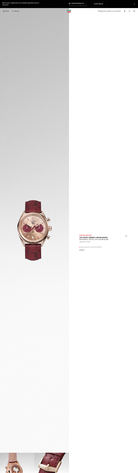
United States (76, 3)
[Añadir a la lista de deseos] (126, 236)
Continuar (100, 4)
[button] (129, 11)
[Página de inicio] (69, 11)
